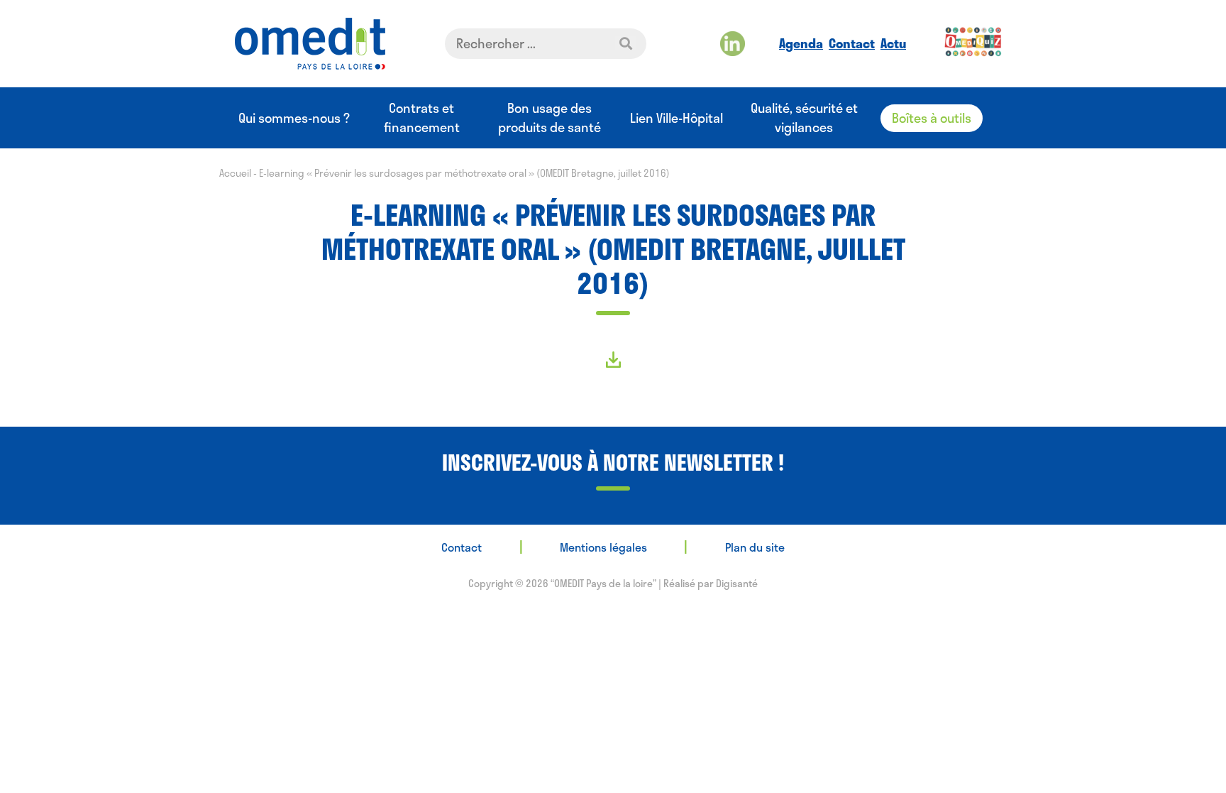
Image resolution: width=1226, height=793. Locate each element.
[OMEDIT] (310, 44)
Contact (852, 43)
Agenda (801, 43)
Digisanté (737, 583)
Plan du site (755, 547)
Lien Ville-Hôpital (676, 118)
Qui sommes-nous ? (294, 118)
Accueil (235, 172)
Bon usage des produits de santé (549, 118)
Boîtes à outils (931, 118)
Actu (893, 43)
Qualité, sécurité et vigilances (804, 118)
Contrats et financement (422, 118)
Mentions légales (603, 547)
